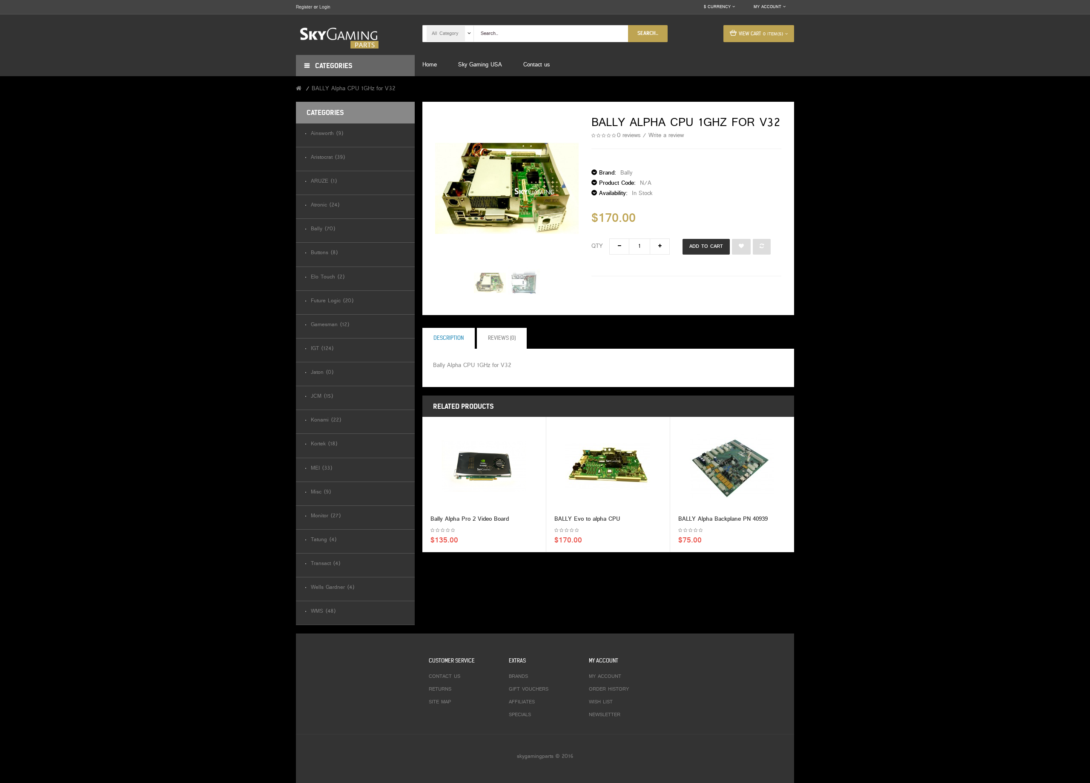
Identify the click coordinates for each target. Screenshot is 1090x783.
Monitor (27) (326, 516)
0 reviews (628, 136)
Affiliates (522, 702)
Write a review (666, 136)
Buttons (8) (324, 253)
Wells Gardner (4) (332, 588)
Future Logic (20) (332, 301)
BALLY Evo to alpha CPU (587, 519)
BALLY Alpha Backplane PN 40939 (723, 519)
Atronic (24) (325, 205)
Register (304, 7)
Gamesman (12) (330, 325)
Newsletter (604, 715)
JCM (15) (322, 397)
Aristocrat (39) (328, 158)
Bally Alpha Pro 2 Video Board (469, 519)
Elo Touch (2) (327, 277)
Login (324, 7)
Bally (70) (323, 229)
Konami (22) (326, 420)
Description (448, 337)
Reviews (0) (502, 337)
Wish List (601, 702)
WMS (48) (323, 612)
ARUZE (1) (324, 182)
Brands (518, 676)
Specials (520, 715)
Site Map (440, 702)
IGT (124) (322, 349)
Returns (440, 689)
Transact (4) (325, 564)
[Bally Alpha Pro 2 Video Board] (484, 466)
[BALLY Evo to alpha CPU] (607, 466)
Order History (609, 689)
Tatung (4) (323, 540)
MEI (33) (321, 469)
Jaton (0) (322, 373)
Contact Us (444, 676)
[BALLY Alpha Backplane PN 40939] (732, 466)
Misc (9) (321, 492)
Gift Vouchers (528, 689)
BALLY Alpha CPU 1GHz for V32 (354, 89)
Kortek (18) (324, 444)
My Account (605, 676)
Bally (626, 173)
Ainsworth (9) (327, 134)
